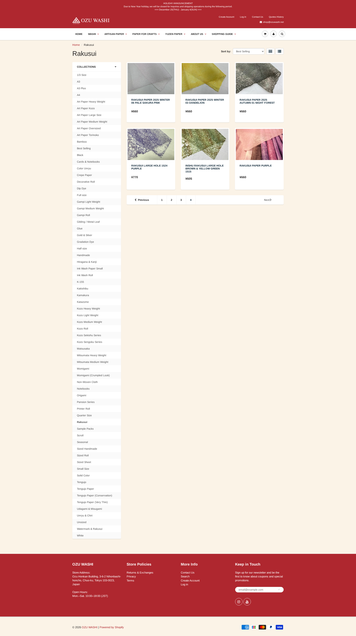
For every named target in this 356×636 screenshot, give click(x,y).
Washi (92, 34)
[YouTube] (247, 601)
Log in (243, 17)
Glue (80, 228)
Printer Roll (83, 408)
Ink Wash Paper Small (90, 268)
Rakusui (82, 422)
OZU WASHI (89, 627)
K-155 (80, 281)
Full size (82, 195)
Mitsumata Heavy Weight (91, 355)
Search (185, 576)
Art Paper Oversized (89, 128)
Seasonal (82, 442)
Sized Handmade (87, 448)
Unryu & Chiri (85, 515)
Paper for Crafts (144, 34)
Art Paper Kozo (86, 108)
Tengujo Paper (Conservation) (94, 495)
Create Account (226, 17)
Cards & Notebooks (88, 161)
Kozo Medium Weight (89, 321)
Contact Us (257, 17)
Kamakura (83, 295)
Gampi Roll (83, 215)
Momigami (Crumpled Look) (93, 375)
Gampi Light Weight (88, 201)
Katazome (83, 301)
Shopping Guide (222, 34)
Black (80, 155)
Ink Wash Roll (85, 275)
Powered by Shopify (112, 627)
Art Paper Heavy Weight (91, 101)
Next (267, 199)
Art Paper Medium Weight (92, 121)
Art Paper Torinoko (88, 135)
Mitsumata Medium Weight (92, 361)
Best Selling (84, 148)
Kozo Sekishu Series (89, 335)
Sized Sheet (84, 462)
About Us (197, 34)
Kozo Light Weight (87, 315)
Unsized (81, 522)
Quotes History (276, 17)
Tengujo (81, 482)
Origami (81, 395)
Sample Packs (85, 428)
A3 (78, 81)
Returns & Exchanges (140, 572)
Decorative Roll (86, 181)
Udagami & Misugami (89, 508)
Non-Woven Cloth (87, 381)
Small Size (83, 468)
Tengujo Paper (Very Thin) (92, 502)
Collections (86, 66)
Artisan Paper (114, 34)
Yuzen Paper (173, 34)
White (80, 535)
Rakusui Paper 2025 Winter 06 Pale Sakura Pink (150, 101)
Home (79, 34)
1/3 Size (81, 74)
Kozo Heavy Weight (88, 308)
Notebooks (83, 388)
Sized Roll (83, 455)
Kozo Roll (82, 328)
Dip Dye (81, 188)
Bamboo (82, 141)
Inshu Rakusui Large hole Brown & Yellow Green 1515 (204, 168)
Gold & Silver (84, 235)
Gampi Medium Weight (90, 208)
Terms (130, 580)
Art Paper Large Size (89, 114)
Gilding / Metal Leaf (88, 221)
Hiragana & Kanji (87, 261)
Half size (82, 248)
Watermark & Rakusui (89, 528)
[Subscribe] (279, 589)
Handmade (83, 255)
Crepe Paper (84, 175)
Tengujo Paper (85, 488)
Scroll (80, 435)
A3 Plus (81, 88)
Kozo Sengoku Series (89, 341)
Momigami (83, 368)
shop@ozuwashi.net (273, 22)
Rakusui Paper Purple (256, 165)
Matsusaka (83, 348)
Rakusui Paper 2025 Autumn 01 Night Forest (257, 101)
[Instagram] (239, 601)
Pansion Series (86, 402)
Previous (143, 199)
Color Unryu (84, 168)
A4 (78, 94)
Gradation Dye (85, 241)
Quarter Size (84, 415)
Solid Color (83, 475)
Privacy (131, 576)
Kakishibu (82, 288)
